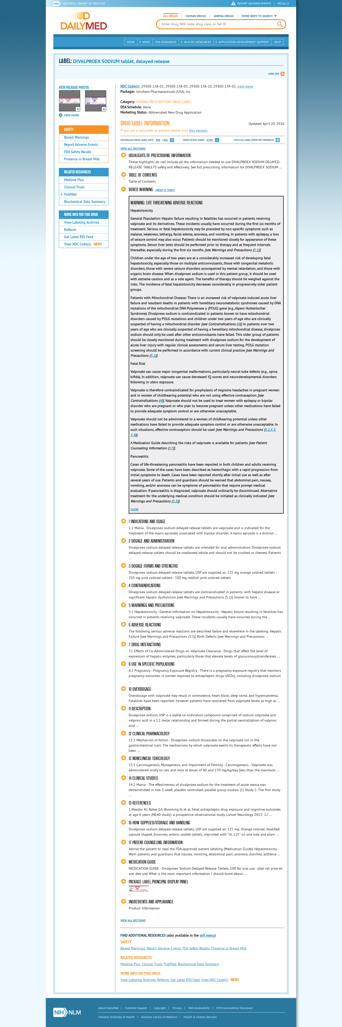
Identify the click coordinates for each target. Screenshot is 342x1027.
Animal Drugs (224, 16)
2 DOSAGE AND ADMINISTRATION (151, 541)
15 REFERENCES (140, 803)
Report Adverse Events (81, 144)
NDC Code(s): (130, 86)
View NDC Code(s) (83, 244)
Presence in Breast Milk (82, 159)
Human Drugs (196, 16)
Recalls (283, 3)
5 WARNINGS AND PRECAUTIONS (151, 605)
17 (171, 448)
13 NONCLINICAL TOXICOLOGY (149, 758)
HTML (210, 140)
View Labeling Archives (81, 222)
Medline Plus (74, 180)
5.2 (267, 429)
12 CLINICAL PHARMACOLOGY (149, 734)
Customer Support (136, 1008)
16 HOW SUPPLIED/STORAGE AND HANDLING (159, 823)
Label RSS (273, 73)
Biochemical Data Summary (84, 201)
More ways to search (257, 16)
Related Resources (77, 172)
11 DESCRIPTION (139, 709)
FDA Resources (165, 42)
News (146, 42)
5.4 (132, 435)
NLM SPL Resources (197, 42)
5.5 (175, 501)
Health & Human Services (200, 1017)
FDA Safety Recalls (77, 152)
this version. (198, 130)
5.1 (256, 250)
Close (134, 509)
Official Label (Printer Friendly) (254, 140)
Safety (69, 129)
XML (165, 140)
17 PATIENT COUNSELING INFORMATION (156, 842)
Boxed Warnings (76, 137)
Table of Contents (143, 175)
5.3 (272, 429)
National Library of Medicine (84, 3)
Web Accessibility (199, 1008)
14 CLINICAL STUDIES (143, 778)
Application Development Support (244, 42)
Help (277, 42)
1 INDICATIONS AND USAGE (147, 521)
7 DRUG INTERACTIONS (145, 644)
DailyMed (84, 21)
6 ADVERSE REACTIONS (145, 625)
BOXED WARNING (141, 189)
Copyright (160, 1008)
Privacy (177, 1008)
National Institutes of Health (116, 1017)
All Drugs (170, 16)
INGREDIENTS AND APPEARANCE (151, 902)
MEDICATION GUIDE (142, 862)
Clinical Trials (74, 187)
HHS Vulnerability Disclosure (234, 1008)
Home (131, 42)
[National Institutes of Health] (58, 3)
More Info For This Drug (81, 214)
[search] (279, 24)
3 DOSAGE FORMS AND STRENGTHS (153, 566)
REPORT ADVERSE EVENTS (254, 3)
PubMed (70, 194)
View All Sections (132, 149)
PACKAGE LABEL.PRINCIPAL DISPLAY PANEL (158, 882)
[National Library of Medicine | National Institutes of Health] (67, 1012)
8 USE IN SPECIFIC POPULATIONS (152, 664)
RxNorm (70, 229)
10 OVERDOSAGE (140, 689)
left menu (207, 935)
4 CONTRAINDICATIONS (144, 585)
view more (245, 86)
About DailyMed (108, 1008)
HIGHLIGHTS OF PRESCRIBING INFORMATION (160, 155)
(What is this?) (165, 190)
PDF (158, 140)
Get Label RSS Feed (78, 237)
